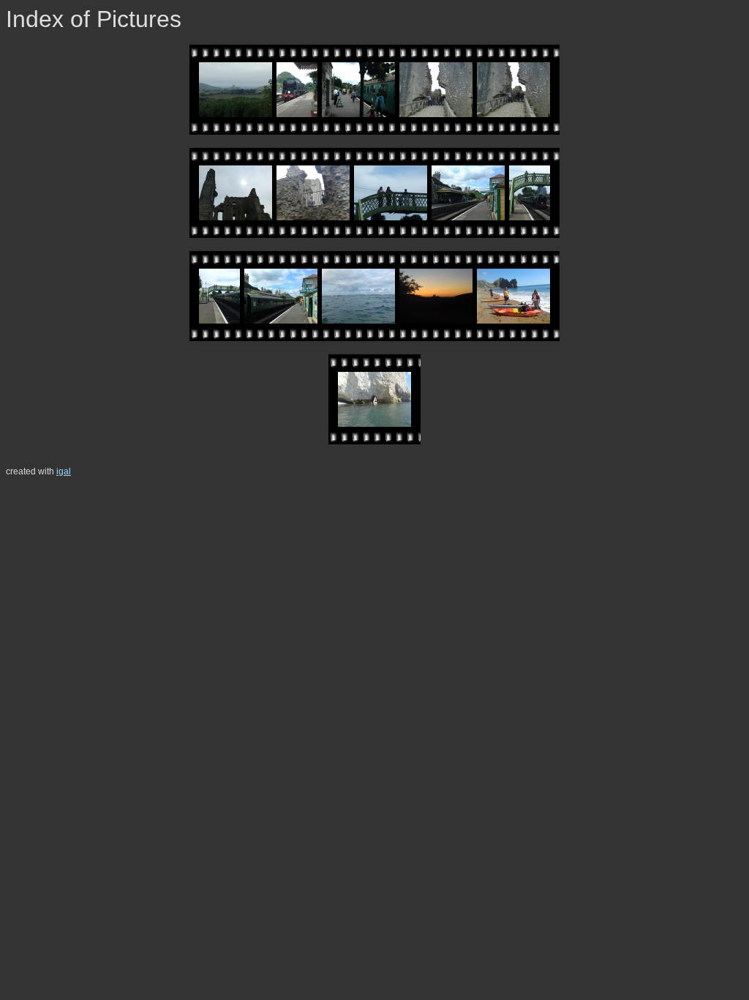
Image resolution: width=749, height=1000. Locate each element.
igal (63, 471)
